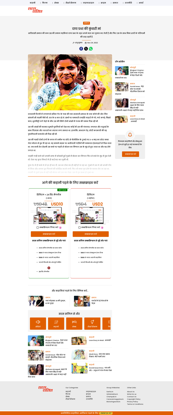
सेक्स (56, 3)
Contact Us (131, 397)
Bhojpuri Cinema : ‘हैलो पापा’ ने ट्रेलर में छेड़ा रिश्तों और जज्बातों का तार (56, 343)
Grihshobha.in (112, 394)
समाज (115, 3)
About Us (130, 391)
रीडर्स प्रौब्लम (71, 3)
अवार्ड (141, 3)
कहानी (32, 3)
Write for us (131, 394)
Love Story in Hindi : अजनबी (100, 340)
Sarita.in (110, 391)
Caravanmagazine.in (115, 399)
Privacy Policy (132, 401)
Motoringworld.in (113, 401)
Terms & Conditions (135, 404)
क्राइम (103, 3)
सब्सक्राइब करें (49, 234)
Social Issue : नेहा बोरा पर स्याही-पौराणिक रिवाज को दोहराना (55, 357)
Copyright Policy (133, 399)
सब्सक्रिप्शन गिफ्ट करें (48, 227)
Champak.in (111, 397)
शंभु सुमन (78, 43)
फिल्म (44, 3)
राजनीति (128, 3)
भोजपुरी (48, 337)
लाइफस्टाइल (88, 3)
